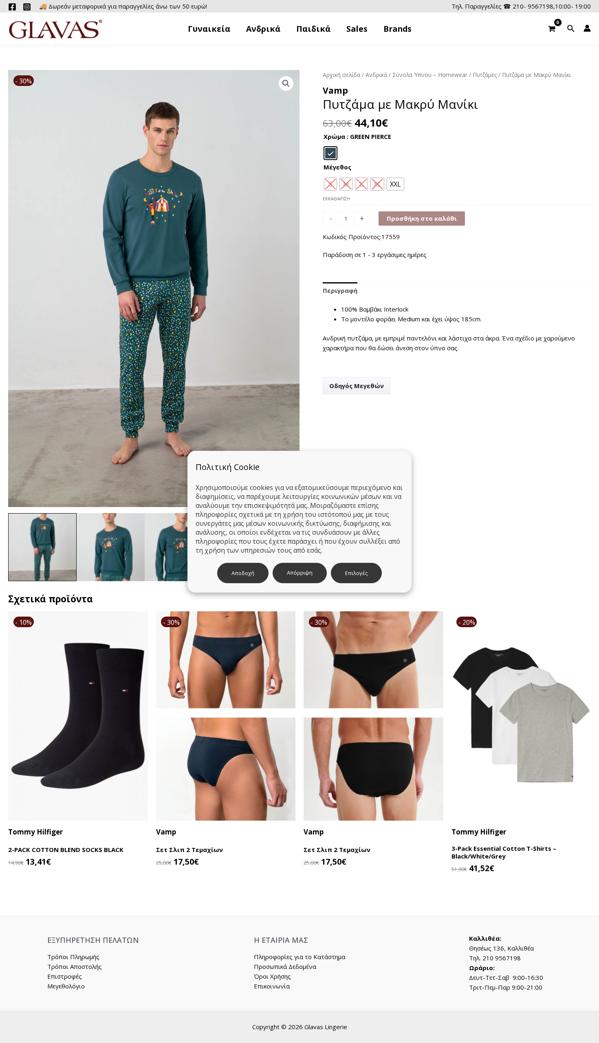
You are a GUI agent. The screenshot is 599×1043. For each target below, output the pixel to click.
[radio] (330, 153)
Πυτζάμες (485, 75)
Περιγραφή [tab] (340, 290)
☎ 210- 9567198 (528, 6)
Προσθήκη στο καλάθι (422, 218)
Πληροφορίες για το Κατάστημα (299, 957)
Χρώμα (334, 136)
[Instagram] (27, 7)
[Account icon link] (587, 28)
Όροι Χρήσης (272, 976)
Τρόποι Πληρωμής (73, 957)
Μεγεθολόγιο (66, 986)
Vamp (335, 90)
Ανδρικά (376, 75)
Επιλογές (356, 573)
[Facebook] (12, 7)
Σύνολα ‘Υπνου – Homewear (429, 75)
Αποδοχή (242, 573)
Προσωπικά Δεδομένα (285, 966)
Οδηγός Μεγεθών (356, 386)
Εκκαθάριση (336, 198)
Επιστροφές (64, 976)
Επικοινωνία (272, 986)
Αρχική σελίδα (341, 75)
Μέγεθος (337, 167)
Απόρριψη (300, 572)
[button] (286, 83)
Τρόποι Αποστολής (74, 966)
